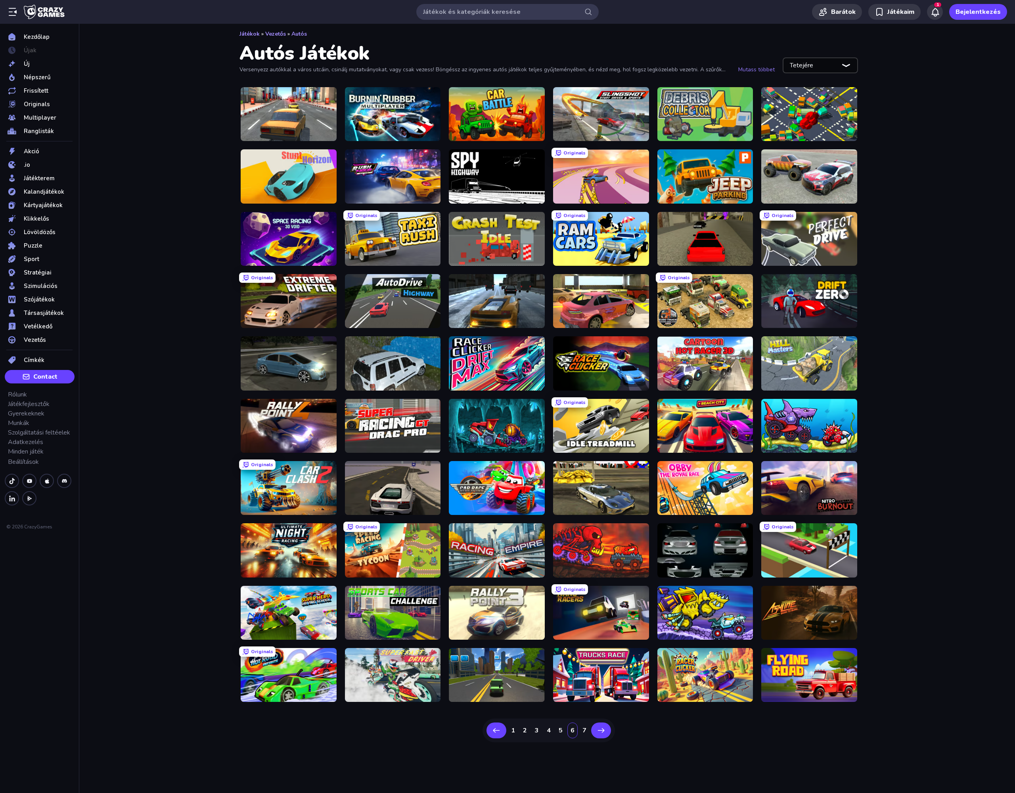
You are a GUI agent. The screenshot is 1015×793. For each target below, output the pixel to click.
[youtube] (29, 481)
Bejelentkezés (978, 12)
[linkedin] (12, 498)
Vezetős (275, 34)
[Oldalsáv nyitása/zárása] (12, 11)
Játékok (249, 34)
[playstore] (29, 498)
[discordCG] (64, 481)
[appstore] (47, 481)
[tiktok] (12, 481)
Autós (299, 34)
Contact (45, 376)
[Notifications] (935, 12)
